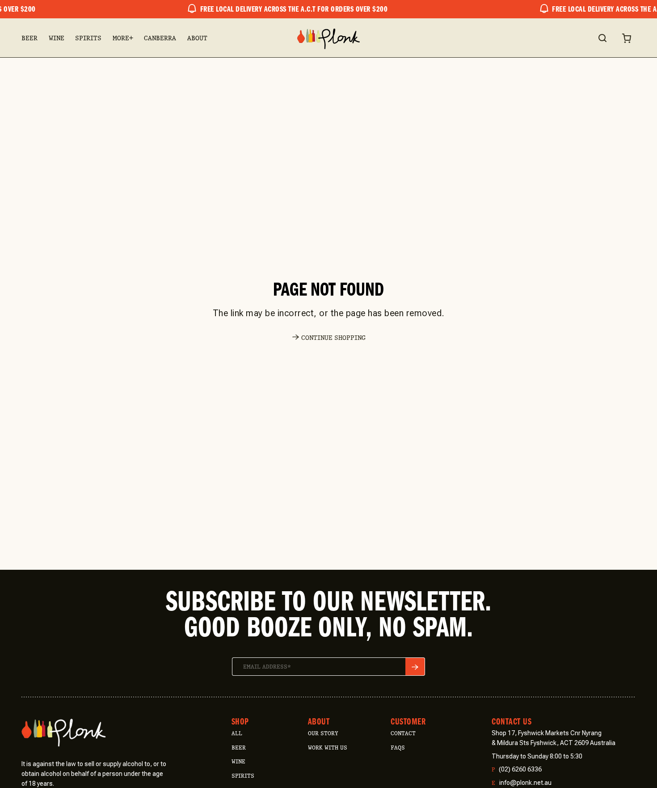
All (237, 733)
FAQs (398, 747)
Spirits (88, 38)
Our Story (323, 733)
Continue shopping (333, 338)
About (197, 38)
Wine (56, 38)
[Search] (602, 38)
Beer (29, 38)
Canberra (160, 38)
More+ (123, 38)
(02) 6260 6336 (517, 769)
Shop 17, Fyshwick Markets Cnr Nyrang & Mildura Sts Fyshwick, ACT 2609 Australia (553, 737)
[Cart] (626, 38)
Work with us (327, 747)
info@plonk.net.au (522, 783)
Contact (403, 733)
